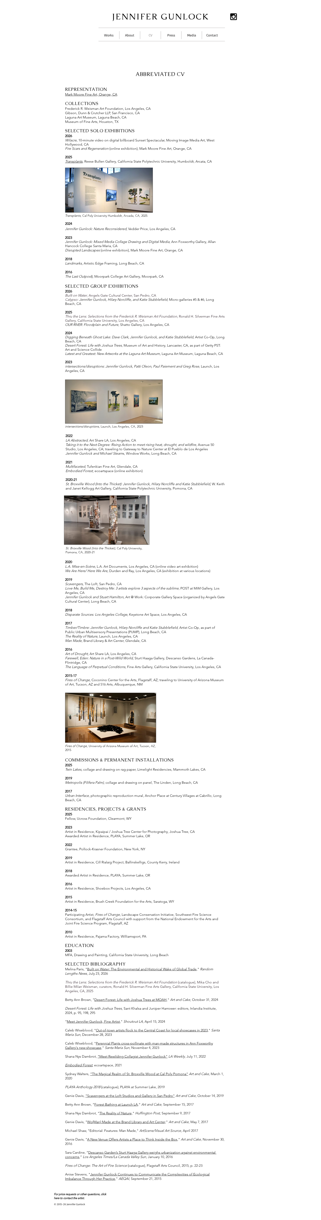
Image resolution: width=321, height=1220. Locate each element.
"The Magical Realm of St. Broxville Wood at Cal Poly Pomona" (139, 1074)
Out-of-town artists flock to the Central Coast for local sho (140, 1030)
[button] (108, 35)
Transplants (74, 161)
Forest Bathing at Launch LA (116, 1104)
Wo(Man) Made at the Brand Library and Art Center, (126, 1122)
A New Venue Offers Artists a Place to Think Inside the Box (132, 1139)
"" (116, 1113)
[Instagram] (233, 16)
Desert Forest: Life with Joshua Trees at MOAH (130, 1000)
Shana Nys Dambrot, (125, 1056)
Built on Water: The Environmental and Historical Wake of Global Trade (142, 969)
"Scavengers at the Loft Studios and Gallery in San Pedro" (130, 1096)
